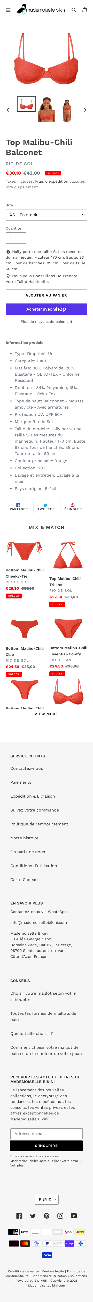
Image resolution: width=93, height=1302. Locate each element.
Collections (78, 1276)
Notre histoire (24, 837)
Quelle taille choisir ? (31, 1033)
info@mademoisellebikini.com (38, 922)
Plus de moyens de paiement (46, 321)
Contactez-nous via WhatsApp (38, 911)
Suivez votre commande (34, 810)
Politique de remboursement (39, 824)
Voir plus (17, 1165)
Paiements (20, 782)
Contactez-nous (26, 768)
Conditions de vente (24, 1271)
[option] (26, 104)
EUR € (45, 1199)
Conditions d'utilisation (33, 865)
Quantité (13, 228)
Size (9, 205)
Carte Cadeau (24, 879)
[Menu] (8, 9)
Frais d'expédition (51, 181)
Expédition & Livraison (32, 796)
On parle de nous (27, 851)
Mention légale (53, 1271)
